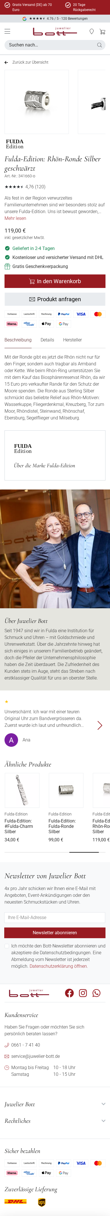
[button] (92, 31)
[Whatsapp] (96, 993)
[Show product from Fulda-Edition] (22, 144)
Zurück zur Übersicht (30, 62)
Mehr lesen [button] (15, 218)
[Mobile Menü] (7, 31)
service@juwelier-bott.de (35, 1056)
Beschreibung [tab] (18, 340)
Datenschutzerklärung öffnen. (59, 966)
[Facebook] (69, 993)
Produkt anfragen (59, 299)
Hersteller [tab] (72, 340)
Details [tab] (47, 340)
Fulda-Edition (16, 814)
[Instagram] (82, 993)
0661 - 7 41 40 (25, 1045)
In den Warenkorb (59, 281)
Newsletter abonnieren (55, 932)
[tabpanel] (55, 387)
